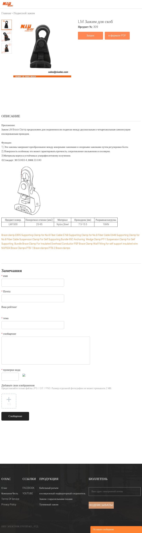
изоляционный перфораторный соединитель (62, 493)
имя (4, 276)
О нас (4, 488)
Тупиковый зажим (48, 504)
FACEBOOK (28, 488)
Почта (5, 292)
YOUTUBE (28, 493)
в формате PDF (117, 36)
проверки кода (10, 370)
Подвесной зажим (24, 13)
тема (4, 318)
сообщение (8, 334)
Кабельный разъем (48, 488)
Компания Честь (9, 493)
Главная (6, 13)
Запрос (90, 36)
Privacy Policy (8, 504)
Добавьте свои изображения (56, 387)
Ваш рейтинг (9, 307)
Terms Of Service (10, 499)
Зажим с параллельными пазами (56, 499)
